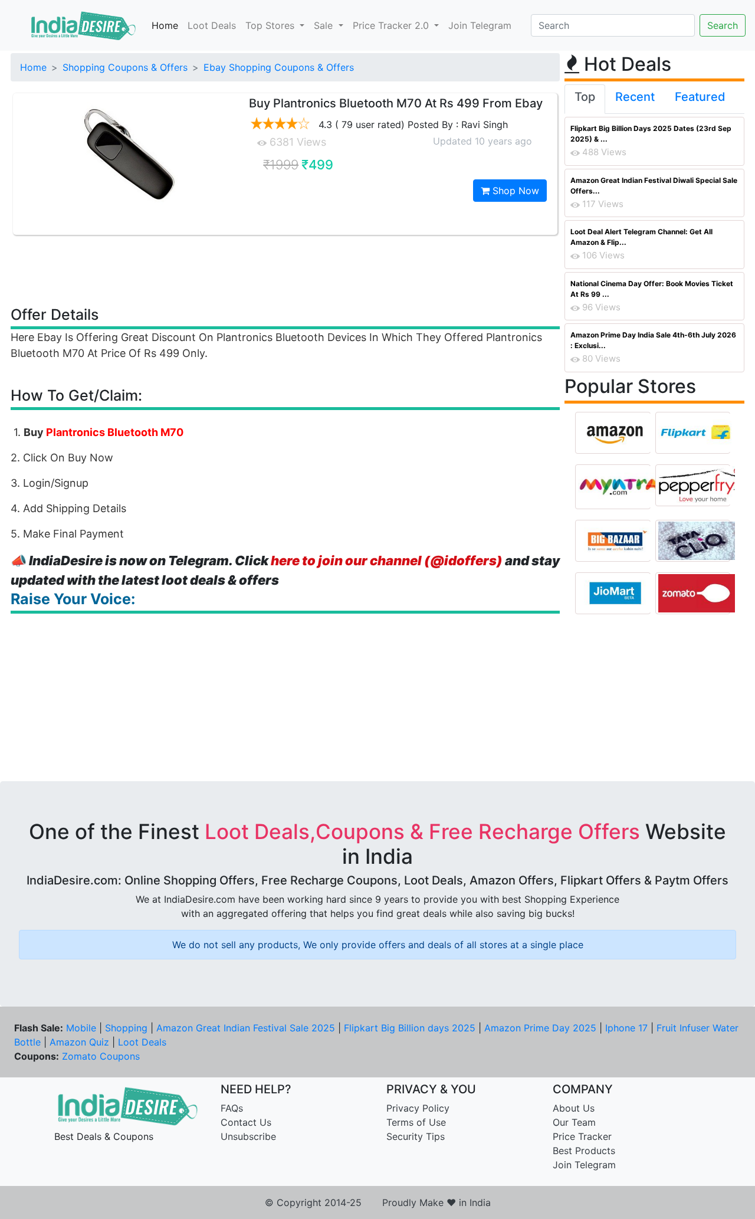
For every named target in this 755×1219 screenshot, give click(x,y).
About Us (574, 1108)
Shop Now (514, 190)
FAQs (232, 1108)
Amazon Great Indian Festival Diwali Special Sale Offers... (653, 185)
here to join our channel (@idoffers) (387, 560)
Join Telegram (479, 25)
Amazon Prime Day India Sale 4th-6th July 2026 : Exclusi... (653, 340)
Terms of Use (416, 1122)
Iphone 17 (626, 1028)
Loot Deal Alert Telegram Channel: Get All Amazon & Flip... (641, 237)
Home (165, 25)
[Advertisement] (285, 269)
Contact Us (246, 1122)
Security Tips (415, 1136)
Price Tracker (582, 1136)
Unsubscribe (248, 1136)
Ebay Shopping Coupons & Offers (278, 67)
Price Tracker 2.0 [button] (392, 25)
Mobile (81, 1028)
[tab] (584, 99)
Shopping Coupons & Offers (125, 67)
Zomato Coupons (101, 1056)
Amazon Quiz (79, 1042)
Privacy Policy (417, 1108)
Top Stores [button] (271, 25)
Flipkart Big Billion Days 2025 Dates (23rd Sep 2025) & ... (650, 133)
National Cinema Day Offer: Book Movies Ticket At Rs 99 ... (651, 289)
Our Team (574, 1122)
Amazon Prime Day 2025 (540, 1028)
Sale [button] (325, 25)
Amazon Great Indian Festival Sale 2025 (245, 1028)
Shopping (126, 1028)
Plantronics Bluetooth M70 (114, 432)
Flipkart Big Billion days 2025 (409, 1028)
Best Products (584, 1150)
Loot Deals (212, 25)
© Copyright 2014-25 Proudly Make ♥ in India (378, 1202)
